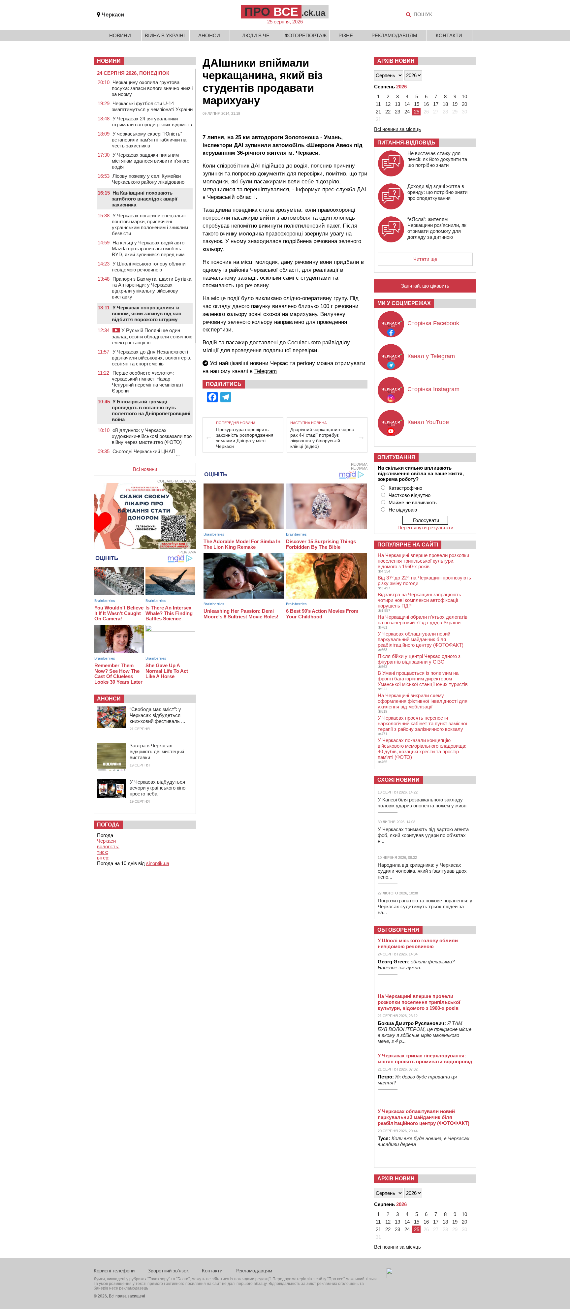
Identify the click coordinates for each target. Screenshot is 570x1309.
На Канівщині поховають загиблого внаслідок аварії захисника (144, 198)
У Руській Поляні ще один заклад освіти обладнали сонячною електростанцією (152, 336)
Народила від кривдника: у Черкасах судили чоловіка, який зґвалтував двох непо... (422, 871)
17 (435, 104)
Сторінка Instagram (433, 389)
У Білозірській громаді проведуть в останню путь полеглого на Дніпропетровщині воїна (151, 410)
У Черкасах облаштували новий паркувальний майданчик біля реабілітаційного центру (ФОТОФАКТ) (420, 639)
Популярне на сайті (407, 544)
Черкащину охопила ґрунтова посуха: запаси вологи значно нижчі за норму (152, 88)
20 (464, 104)
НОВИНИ (109, 61)
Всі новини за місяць (397, 129)
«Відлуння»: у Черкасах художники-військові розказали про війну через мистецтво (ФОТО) (152, 436)
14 (407, 104)
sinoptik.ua (157, 863)
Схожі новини (398, 780)
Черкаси (113, 15)
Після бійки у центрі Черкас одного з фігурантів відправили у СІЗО (419, 659)
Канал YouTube (428, 422)
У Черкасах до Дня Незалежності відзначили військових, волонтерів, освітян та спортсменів (151, 357)
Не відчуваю (403, 510)
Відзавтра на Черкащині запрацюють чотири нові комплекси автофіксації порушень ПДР (419, 600)
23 (397, 111)
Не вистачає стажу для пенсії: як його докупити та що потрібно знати (437, 159)
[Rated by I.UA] (400, 1276)
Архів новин (396, 61)
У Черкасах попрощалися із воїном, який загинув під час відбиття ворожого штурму (146, 313)
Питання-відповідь (406, 142)
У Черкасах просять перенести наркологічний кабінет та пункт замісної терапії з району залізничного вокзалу (422, 723)
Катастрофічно (405, 488)
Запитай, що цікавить (425, 286)
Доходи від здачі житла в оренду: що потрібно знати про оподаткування (437, 192)
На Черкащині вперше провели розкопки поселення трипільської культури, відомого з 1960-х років (423, 560)
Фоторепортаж (306, 35)
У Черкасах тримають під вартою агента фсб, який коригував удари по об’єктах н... (423, 835)
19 (455, 104)
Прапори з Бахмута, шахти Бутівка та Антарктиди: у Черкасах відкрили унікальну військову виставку (151, 287)
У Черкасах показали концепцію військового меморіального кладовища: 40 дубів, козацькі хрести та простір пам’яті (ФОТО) (422, 748)
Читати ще (425, 259)
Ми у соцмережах (404, 303)
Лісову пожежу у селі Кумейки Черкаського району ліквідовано (148, 179)
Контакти (449, 35)
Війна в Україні (165, 35)
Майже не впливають (413, 502)
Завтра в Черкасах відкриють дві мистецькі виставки (157, 751)
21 (378, 111)
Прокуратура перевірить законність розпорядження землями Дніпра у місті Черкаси (244, 438)
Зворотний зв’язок (168, 1270)
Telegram (265, 371)
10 (464, 96)
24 (407, 111)
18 (445, 104)
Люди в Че (255, 35)
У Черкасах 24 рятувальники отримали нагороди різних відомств (152, 121)
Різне (345, 35)
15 (416, 104)
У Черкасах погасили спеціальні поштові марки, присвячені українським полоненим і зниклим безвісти (150, 224)
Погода (108, 824)
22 (388, 111)
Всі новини (145, 469)
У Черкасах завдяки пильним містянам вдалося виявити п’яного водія (150, 161)
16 (426, 104)
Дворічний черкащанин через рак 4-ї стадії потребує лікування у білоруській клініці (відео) (322, 438)
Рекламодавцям (394, 35)
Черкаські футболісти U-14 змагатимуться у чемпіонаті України (152, 106)
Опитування (396, 457)
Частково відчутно (409, 495)
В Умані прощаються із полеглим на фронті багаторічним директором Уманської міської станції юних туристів (423, 678)
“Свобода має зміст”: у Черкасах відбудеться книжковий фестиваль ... (157, 715)
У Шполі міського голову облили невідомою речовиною (148, 266)
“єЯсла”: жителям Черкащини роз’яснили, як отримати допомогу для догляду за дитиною (436, 228)
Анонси (209, 35)
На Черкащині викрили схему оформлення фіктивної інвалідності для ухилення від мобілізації (422, 701)
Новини (120, 35)
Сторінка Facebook (433, 323)
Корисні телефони (114, 1270)
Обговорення (398, 930)
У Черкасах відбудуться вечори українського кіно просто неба (157, 787)
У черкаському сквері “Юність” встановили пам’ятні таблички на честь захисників (149, 139)
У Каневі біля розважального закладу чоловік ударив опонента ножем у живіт (422, 802)
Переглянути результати (425, 527)
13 (397, 104)
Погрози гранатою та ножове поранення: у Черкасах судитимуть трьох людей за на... (425, 906)
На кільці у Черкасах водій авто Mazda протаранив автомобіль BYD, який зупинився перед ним (148, 248)
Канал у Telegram (431, 356)
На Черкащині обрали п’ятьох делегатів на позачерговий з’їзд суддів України (422, 619)
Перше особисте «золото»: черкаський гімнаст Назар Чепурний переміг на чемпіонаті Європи (147, 381)
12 (388, 104)
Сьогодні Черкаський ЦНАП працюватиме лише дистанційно (148, 454)
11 (378, 104)
